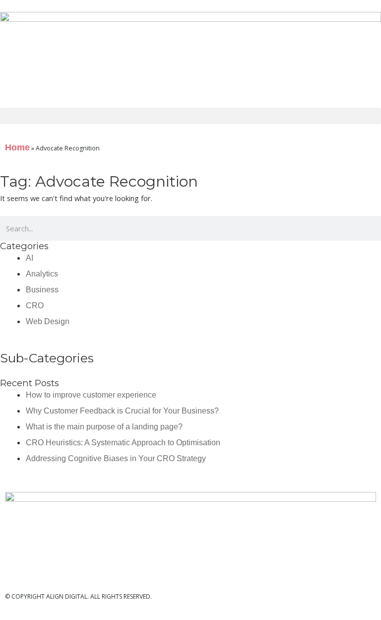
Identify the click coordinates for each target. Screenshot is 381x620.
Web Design (47, 321)
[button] (190, 116)
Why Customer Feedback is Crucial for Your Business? (122, 411)
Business (42, 289)
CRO (35, 305)
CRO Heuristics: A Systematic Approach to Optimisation (123, 442)
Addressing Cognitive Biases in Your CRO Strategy (116, 458)
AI (29, 258)
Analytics (42, 274)
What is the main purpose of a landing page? (104, 426)
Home (17, 147)
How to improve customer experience (91, 395)
